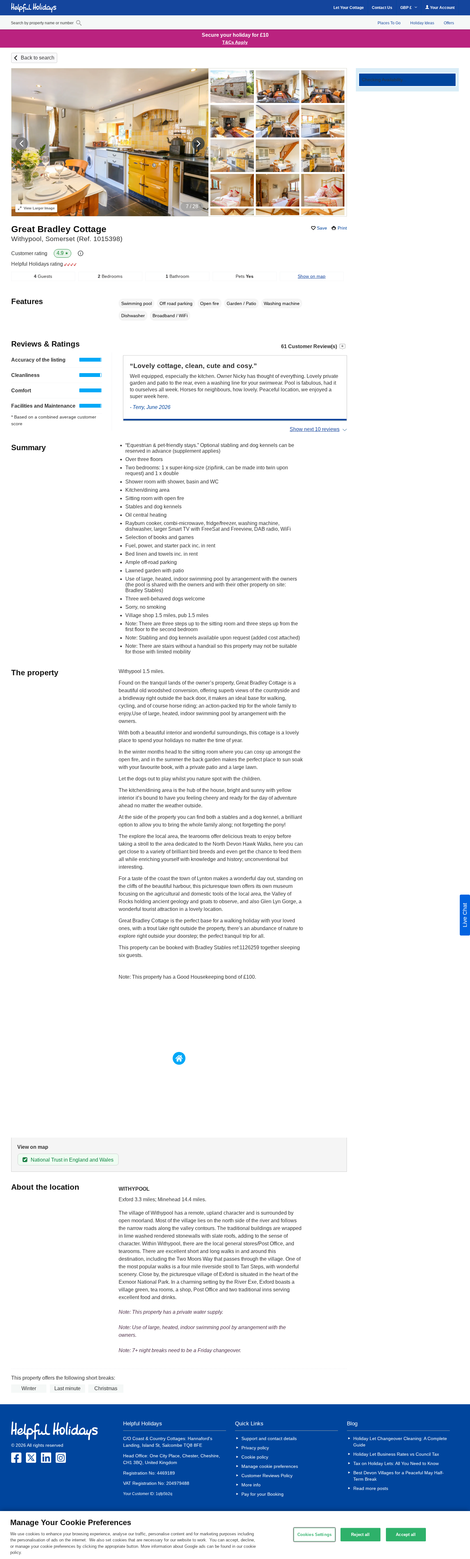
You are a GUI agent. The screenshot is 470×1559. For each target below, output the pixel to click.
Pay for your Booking (262, 1494)
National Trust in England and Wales (72, 1160)
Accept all (406, 1534)
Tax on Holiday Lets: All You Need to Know (396, 1463)
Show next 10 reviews (315, 429)
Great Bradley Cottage (58, 229)
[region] (235, 1535)
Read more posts (370, 1488)
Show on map (311, 276)
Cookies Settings (314, 1534)
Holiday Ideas (422, 23)
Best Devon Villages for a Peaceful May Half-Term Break (398, 1476)
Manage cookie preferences (269, 1466)
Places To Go (389, 23)
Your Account (442, 7)
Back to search (37, 57)
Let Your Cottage (348, 7)
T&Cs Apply (235, 42)
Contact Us (382, 7)
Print (342, 228)
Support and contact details (269, 1438)
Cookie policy (254, 1457)
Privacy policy (255, 1447)
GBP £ (406, 7)
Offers (449, 23)
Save (322, 228)
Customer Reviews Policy (267, 1475)
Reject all (360, 1534)
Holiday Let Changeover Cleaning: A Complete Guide (400, 1441)
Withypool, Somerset (66, 238)
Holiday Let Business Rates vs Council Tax (396, 1454)
